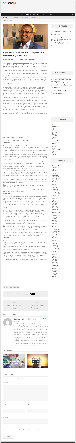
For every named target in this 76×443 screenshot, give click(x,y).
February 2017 (55, 245)
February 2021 (55, 173)
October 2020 (55, 176)
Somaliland (32, 88)
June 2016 (54, 257)
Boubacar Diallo (8, 59)
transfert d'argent (14, 287)
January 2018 (55, 228)
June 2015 (54, 276)
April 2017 (54, 242)
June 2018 (54, 220)
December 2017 (56, 229)
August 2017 (55, 236)
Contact (45, 14)
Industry (54, 143)
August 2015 (55, 273)
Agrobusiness (55, 126)
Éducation (54, 134)
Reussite (6, 287)
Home (4, 20)
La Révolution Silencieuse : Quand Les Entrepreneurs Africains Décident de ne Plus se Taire (30, 17)
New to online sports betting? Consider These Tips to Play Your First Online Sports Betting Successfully (61, 33)
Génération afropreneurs (58, 47)
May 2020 (54, 184)
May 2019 (54, 203)
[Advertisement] (25, 125)
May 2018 (54, 222)
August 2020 (55, 180)
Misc (53, 145)
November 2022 (56, 167)
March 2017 (55, 243)
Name (5, 405)
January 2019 (55, 209)
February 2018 (55, 226)
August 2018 (55, 217)
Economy (54, 132)
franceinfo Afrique (11, 199)
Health (53, 142)
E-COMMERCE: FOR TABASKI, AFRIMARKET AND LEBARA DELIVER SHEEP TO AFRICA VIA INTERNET (61, 39)
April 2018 (54, 223)
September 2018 (56, 215)
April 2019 (54, 204)
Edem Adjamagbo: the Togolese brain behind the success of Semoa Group (14, 307)
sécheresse (7, 220)
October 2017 (55, 232)
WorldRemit (38, 179)
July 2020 (54, 181)
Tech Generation (37, 14)
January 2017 (55, 246)
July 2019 (54, 200)
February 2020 (55, 189)
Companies (29, 14)
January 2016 (55, 265)
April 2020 (54, 186)
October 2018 (55, 214)
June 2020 (54, 183)
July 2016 (54, 256)
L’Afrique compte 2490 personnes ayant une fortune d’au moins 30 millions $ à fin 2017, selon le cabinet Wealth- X (38, 361)
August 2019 (55, 198)
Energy (53, 138)
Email (28, 405)
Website (5, 417)
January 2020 (55, 190)
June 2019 (54, 201)
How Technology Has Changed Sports (61, 36)
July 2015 (54, 274)
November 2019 (56, 194)
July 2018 (54, 218)
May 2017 (54, 240)
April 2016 (54, 260)
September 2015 (56, 271)
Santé (53, 148)
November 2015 (56, 268)
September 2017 (56, 234)
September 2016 (56, 253)
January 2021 (55, 175)
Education (54, 135)
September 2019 (56, 197)
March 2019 (55, 206)
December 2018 (56, 211)
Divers (53, 129)
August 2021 (55, 169)
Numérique (54, 146)
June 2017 (54, 239)
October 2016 (55, 251)
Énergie (54, 137)
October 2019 (55, 195)
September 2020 (56, 178)
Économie (26, 59)
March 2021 (55, 172)
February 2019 (55, 208)
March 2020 (55, 187)
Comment (6, 382)
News (22, 14)
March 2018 (55, 225)
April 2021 (54, 170)
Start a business (56, 149)
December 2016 (56, 248)
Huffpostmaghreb (35, 152)
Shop (50, 14)
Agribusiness (55, 124)
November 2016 (56, 250)
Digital (53, 128)
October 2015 (55, 270)
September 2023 (56, 166)
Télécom (54, 154)
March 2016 (55, 262)
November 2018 (56, 212)
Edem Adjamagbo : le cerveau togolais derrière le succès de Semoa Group (37, 307)
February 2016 (55, 264)
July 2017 (54, 237)
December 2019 (56, 192)
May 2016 (54, 259)
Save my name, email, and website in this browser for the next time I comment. (25, 431)
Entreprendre (32, 59)
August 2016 (55, 254)
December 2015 (56, 267)
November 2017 (56, 231)
